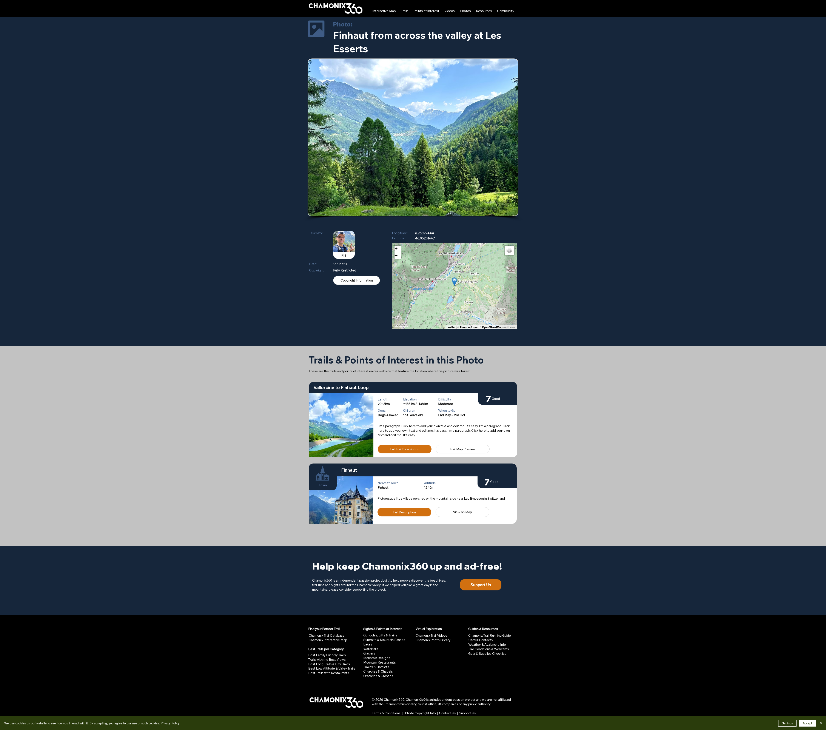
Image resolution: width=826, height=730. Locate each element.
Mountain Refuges (376, 658)
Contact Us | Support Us (457, 713)
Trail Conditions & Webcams (488, 649)
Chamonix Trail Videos (431, 635)
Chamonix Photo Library (433, 640)
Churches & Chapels (378, 671)
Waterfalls (370, 649)
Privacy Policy (170, 723)
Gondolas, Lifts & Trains (380, 635)
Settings (787, 723)
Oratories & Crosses (378, 676)
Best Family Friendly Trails (327, 655)
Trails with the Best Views (327, 660)
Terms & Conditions (386, 713)
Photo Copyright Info (420, 713)
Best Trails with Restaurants (328, 673)
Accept (807, 723)
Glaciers (369, 653)
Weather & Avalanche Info (487, 644)
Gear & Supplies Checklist (487, 653)
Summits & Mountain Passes (384, 640)
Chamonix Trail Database (327, 635)
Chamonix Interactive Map (328, 640)
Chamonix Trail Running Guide (489, 635)
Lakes (367, 644)
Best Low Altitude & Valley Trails (331, 668)
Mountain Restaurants (379, 662)
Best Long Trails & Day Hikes (329, 664)
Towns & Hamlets (376, 667)
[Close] (820, 723)
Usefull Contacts (480, 640)
